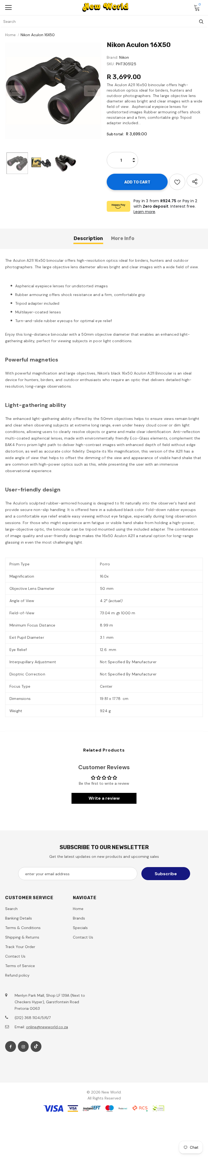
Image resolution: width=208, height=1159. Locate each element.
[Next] (92, 90)
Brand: (112, 57)
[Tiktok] (36, 1046)
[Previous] (14, 90)
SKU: (111, 63)
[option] (53, 90)
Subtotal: (115, 134)
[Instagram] (23, 1046)
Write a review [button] (104, 798)
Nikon (124, 57)
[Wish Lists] (177, 182)
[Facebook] (10, 1046)
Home (10, 34)
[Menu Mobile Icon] (8, 7)
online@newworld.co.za (47, 1026)
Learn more (144, 211)
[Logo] (105, 7)
